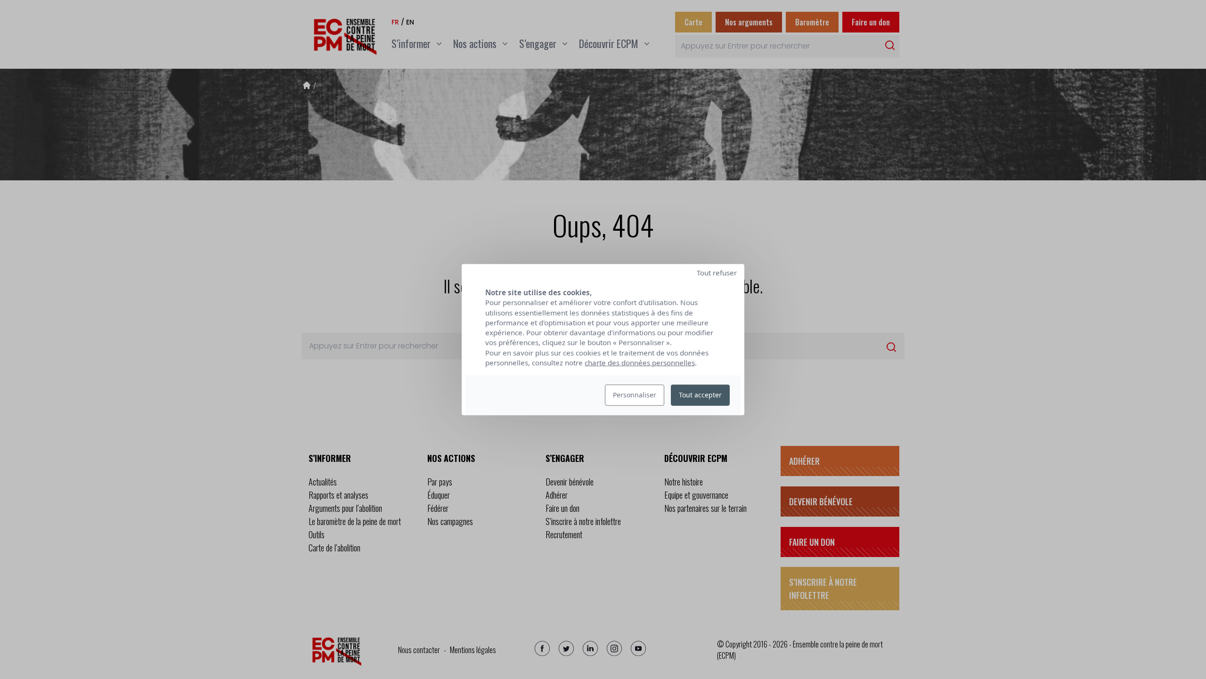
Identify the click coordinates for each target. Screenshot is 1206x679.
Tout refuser (717, 272)
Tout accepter (700, 394)
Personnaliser (634, 394)
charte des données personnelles (640, 362)
